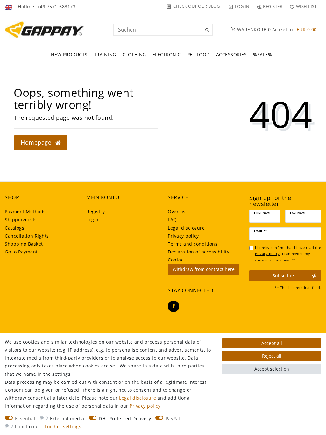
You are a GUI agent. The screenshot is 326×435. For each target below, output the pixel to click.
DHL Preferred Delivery (125, 419)
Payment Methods (25, 212)
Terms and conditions (192, 244)
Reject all (271, 356)
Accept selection (271, 369)
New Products (69, 55)
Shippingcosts (21, 220)
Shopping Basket (24, 244)
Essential (25, 419)
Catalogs (14, 228)
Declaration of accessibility (198, 252)
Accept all (271, 343)
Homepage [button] (37, 142)
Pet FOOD (198, 55)
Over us (177, 212)
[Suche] (206, 30)
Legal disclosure (186, 228)
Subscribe (283, 276)
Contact (176, 260)
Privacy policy (183, 236)
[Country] (9, 6)
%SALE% (262, 55)
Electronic (166, 55)
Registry (95, 212)
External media (67, 419)
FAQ (172, 220)
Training (105, 55)
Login (92, 220)
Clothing (134, 55)
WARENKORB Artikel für (276, 29)
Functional (27, 427)
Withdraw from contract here (204, 269)
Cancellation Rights (27, 236)
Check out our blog (196, 6)
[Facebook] (173, 306)
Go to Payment (21, 252)
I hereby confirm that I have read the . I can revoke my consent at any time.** (288, 253)
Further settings (63, 427)
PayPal (173, 419)
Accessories (231, 55)
